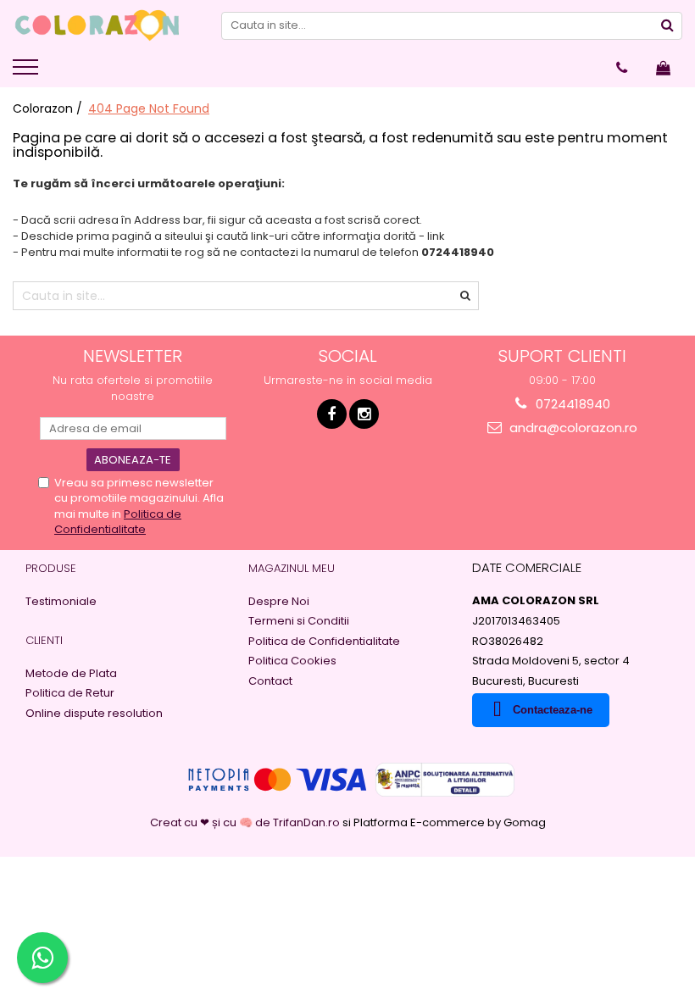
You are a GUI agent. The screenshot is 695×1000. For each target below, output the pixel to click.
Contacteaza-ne (552, 709)
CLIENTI (44, 640)
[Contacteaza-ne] (621, 68)
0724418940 (571, 404)
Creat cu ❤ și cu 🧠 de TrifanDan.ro (246, 822)
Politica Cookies (292, 661)
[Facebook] (332, 414)
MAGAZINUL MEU (291, 568)
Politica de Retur (69, 693)
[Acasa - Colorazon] (97, 25)
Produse (50, 568)
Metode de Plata (71, 673)
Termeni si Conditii (298, 621)
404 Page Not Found (148, 108)
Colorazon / (49, 108)
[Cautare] (667, 26)
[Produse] (27, 72)
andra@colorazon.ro (571, 427)
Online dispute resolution (94, 713)
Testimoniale (61, 601)
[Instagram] (364, 414)
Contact (270, 681)
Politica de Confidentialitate (117, 521)
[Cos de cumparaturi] (663, 68)
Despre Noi (278, 601)
